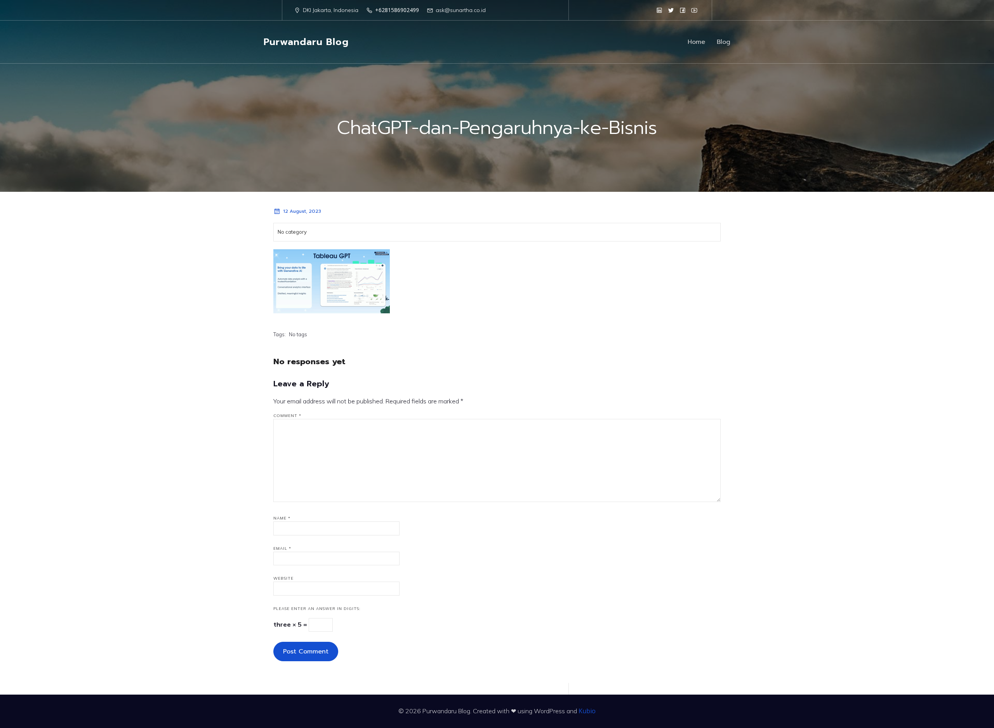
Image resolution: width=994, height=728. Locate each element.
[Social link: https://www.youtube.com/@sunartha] (694, 10)
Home (696, 42)
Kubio (587, 711)
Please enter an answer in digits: (316, 608)
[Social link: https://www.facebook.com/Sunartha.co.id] (682, 10)
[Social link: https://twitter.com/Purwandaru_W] (671, 10)
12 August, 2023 (302, 211)
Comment (287, 415)
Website (283, 578)
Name (281, 518)
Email (282, 548)
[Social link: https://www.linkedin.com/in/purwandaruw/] (659, 10)
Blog (723, 42)
